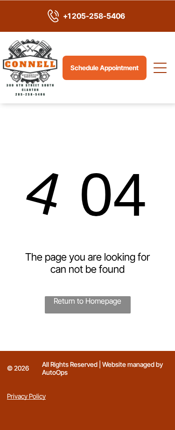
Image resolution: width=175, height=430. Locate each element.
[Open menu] (161, 68)
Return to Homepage (87, 301)
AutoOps (55, 372)
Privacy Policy (26, 396)
